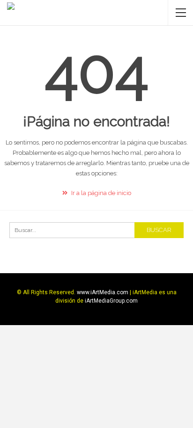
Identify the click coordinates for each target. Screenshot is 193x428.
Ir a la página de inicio (100, 192)
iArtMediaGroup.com (111, 300)
